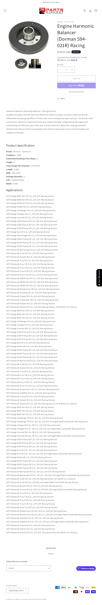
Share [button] (62, 98)
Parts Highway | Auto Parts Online (22, 599)
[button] (5, 10)
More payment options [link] (76, 91)
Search (51, 554)
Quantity (60, 65)
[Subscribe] (48, 568)
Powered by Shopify (40, 599)
